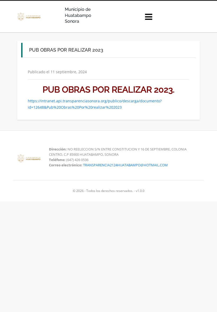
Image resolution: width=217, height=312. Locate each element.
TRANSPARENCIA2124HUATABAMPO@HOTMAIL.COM (125, 165)
